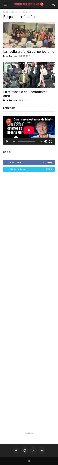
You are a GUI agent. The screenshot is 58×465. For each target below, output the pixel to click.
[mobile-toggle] (5, 4)
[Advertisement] (29, 302)
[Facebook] (16, 450)
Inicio (5, 12)
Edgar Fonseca (10, 56)
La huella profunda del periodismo (28, 52)
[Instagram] (24, 450)
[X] (33, 450)
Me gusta (48, 162)
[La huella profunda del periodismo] (29, 35)
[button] (53, 4)
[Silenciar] (45, 141)
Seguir (49, 169)
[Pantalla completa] (50, 141)
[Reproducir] (7, 141)
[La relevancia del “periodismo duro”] (29, 75)
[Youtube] (42, 450)
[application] (29, 130)
